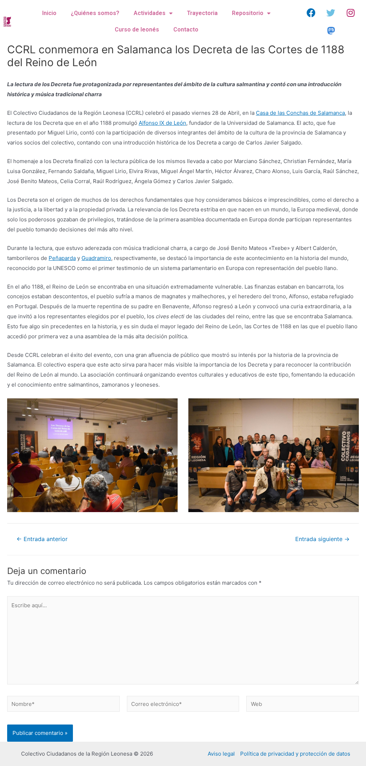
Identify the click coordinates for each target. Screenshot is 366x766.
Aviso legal (221, 753)
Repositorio (247, 13)
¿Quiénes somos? (95, 13)
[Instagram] (351, 12)
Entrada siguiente (322, 539)
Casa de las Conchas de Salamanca (300, 112)
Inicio (49, 13)
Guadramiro (96, 258)
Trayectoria (202, 13)
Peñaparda (62, 258)
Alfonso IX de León (162, 122)
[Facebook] (311, 12)
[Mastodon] (331, 30)
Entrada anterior (42, 539)
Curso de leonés (137, 29)
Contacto (185, 29)
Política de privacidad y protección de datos (295, 753)
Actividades (149, 13)
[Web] (302, 705)
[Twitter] (331, 12)
